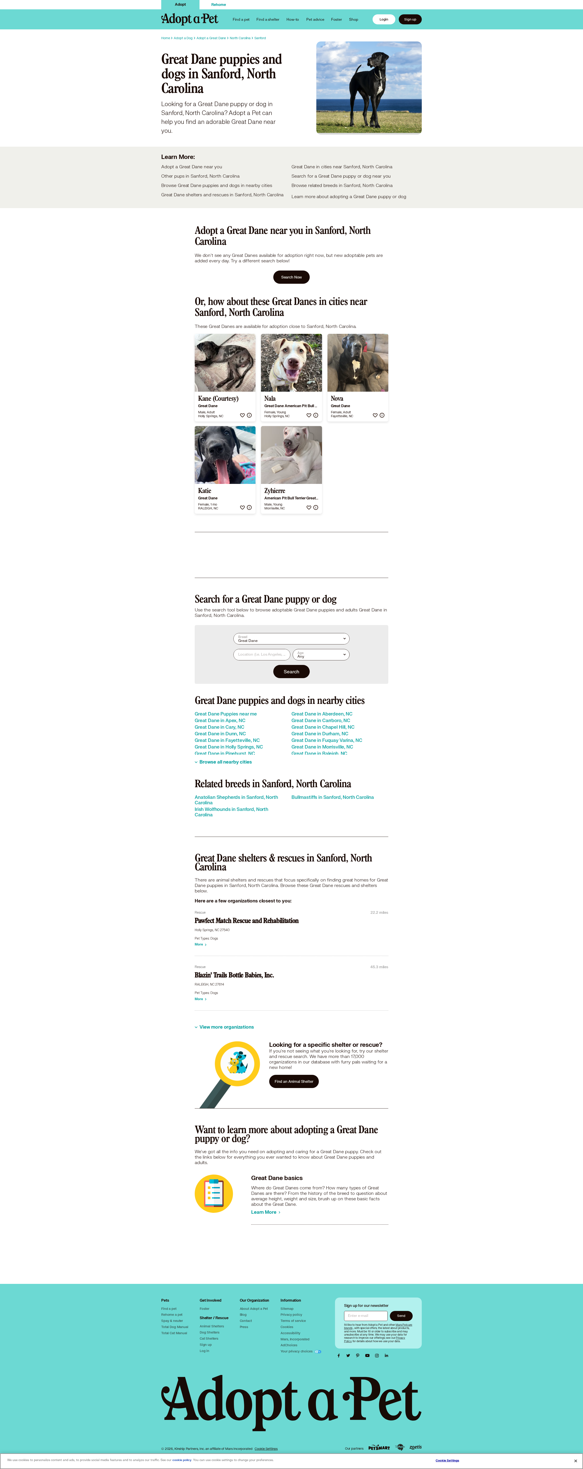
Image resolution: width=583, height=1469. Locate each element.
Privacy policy (291, 1314)
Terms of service (293, 1321)
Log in (204, 1351)
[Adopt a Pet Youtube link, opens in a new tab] (368, 1355)
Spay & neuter (172, 1321)
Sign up (410, 19)
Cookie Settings (266, 1449)
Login (384, 19)
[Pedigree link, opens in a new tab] (399, 1447)
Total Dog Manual (174, 1327)
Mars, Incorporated (295, 1339)
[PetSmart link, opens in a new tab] (379, 1447)
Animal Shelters (212, 1326)
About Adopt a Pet (254, 1309)
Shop (353, 19)
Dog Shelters (210, 1332)
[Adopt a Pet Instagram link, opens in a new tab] (378, 1355)
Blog (243, 1314)
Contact (246, 1321)
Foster (336, 19)
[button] (242, 415)
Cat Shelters (209, 1338)
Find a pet (168, 1309)
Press (244, 1327)
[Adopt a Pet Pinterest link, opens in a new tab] (359, 1355)
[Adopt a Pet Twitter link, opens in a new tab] (349, 1355)
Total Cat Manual (174, 1333)
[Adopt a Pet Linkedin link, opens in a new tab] (386, 1355)
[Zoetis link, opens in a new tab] (415, 1447)
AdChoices (289, 1345)
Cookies (287, 1327)
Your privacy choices (297, 1351)
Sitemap (287, 1309)
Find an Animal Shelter (294, 1081)
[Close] (576, 1461)
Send (401, 1316)
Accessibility (290, 1333)
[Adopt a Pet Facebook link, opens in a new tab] (340, 1355)
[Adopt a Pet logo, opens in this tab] (291, 1407)
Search (291, 671)
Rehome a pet (171, 1314)
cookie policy (182, 1460)
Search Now (291, 277)
